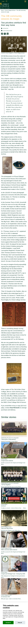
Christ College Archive (10, 10)
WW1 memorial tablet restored (9, 549)
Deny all (20, 622)
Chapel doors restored (7, 460)
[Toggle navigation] (25, 1)
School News (4, 459)
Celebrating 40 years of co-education (10, 437)
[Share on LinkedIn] (8, 34)
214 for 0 (3, 506)
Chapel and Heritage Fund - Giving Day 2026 (13, 573)
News (2, 10)
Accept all (8, 622)
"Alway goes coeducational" (8, 439)
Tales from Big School (7, 528)
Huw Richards (15, 407)
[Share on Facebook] (2, 34)
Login (3, 1)
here (4, 618)
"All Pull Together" (6, 484)
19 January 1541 (5, 596)
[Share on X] (5, 34)
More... (16, 441)
